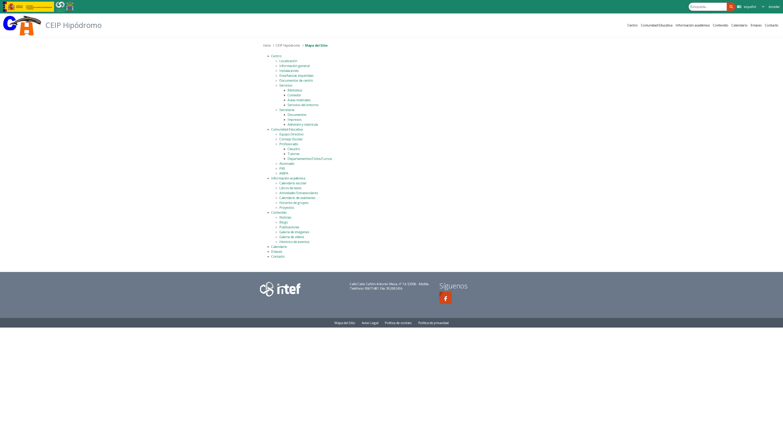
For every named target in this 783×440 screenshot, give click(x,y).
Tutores (294, 154)
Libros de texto (290, 188)
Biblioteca (295, 90)
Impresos (295, 119)
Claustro (294, 149)
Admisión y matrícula (303, 124)
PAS (282, 168)
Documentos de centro (296, 80)
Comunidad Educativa (287, 129)
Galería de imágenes (294, 232)
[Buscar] (731, 6)
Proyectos (286, 207)
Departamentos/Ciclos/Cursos (310, 158)
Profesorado (288, 144)
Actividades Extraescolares (298, 193)
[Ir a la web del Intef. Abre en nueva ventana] (280, 289)
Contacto (278, 256)
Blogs (283, 222)
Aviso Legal (370, 323)
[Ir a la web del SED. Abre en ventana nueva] (60, 6)
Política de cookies (398, 323)
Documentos (297, 114)
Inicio (267, 45)
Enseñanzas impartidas (296, 75)
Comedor (294, 95)
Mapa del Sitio (344, 323)
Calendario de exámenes (297, 198)
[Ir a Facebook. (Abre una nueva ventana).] (445, 298)
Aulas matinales (299, 100)
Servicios (285, 85)
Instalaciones (289, 70)
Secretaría (286, 110)
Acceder (774, 6)
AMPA (283, 173)
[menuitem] (632, 25)
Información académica (288, 178)
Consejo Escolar (291, 139)
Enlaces (276, 251)
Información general (294, 66)
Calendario (279, 246)
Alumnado (286, 163)
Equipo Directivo (291, 134)
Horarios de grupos (294, 202)
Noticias (285, 217)
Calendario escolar (293, 183)
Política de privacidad (433, 323)
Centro (276, 56)
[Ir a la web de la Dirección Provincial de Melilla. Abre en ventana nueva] (69, 6)
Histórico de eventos (294, 242)
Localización (288, 61)
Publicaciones (289, 227)
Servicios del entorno (303, 105)
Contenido (278, 212)
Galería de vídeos (291, 237)
